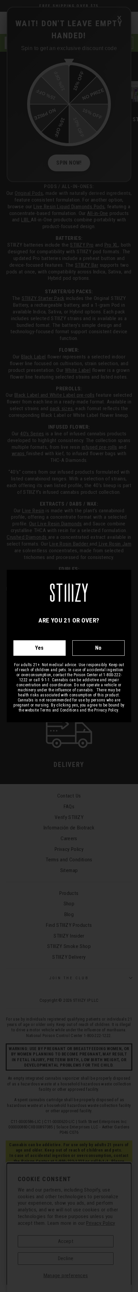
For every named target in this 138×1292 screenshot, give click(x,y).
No (98, 648)
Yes (39, 648)
